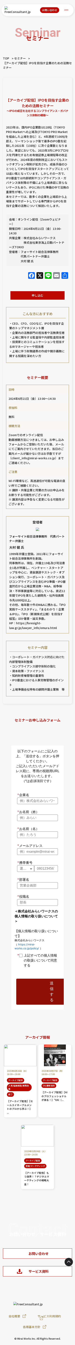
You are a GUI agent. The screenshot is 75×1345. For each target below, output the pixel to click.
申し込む (37, 295)
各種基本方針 (31, 1327)
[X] (40, 275)
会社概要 (14, 1316)
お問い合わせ (49, 10)
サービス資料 (39, 1271)
